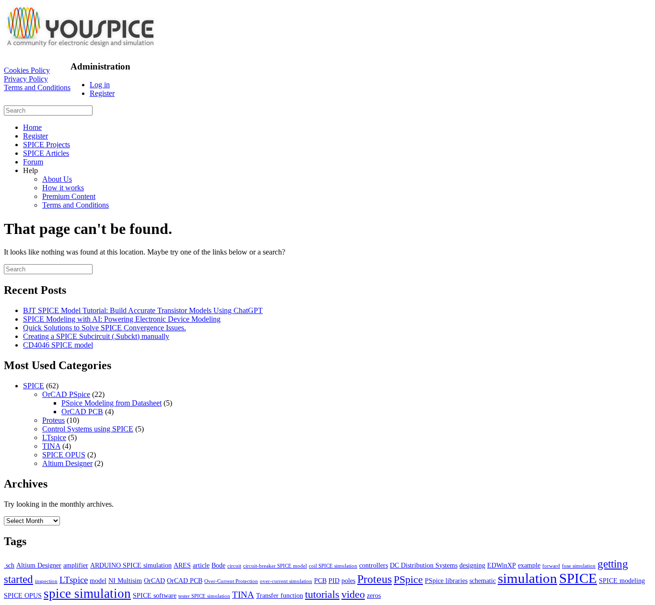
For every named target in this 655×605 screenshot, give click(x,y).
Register (102, 93)
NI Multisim (125, 580)
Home (32, 127)
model (98, 580)
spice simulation (87, 593)
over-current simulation (286, 581)
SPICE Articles (46, 153)
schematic (482, 580)
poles (348, 580)
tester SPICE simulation (204, 596)
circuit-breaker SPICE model (275, 566)
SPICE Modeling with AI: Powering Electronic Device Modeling (122, 319)
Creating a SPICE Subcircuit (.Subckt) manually (96, 336)
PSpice (408, 579)
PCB (320, 580)
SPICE (33, 386)
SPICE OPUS (63, 455)
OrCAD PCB (82, 411)
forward (551, 566)
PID (333, 580)
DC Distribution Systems (423, 565)
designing (472, 565)
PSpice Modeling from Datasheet (111, 403)
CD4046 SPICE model (58, 345)
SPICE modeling (622, 580)
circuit (234, 566)
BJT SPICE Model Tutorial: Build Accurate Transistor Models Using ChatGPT (143, 310)
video (353, 594)
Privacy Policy (26, 79)
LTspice (54, 437)
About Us (57, 179)
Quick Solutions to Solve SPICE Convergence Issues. (104, 328)
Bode (218, 565)
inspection (46, 581)
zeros (374, 595)
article (201, 565)
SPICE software (154, 595)
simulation (527, 578)
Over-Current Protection (231, 581)
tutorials (322, 594)
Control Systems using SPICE (87, 429)
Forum (33, 162)
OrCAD (154, 580)
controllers (373, 565)
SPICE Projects (46, 144)
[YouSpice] (80, 48)
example (529, 565)
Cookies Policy (27, 70)
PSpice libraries (446, 580)
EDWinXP (501, 565)
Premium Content (68, 196)
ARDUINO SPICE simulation (131, 565)
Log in (100, 85)
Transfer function (279, 595)
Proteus (53, 420)
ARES (182, 565)
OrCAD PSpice (66, 394)
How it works (63, 188)
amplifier (75, 565)
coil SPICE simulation (333, 566)
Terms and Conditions (37, 87)
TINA (51, 446)
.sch (9, 565)
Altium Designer (67, 463)
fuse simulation (579, 566)
